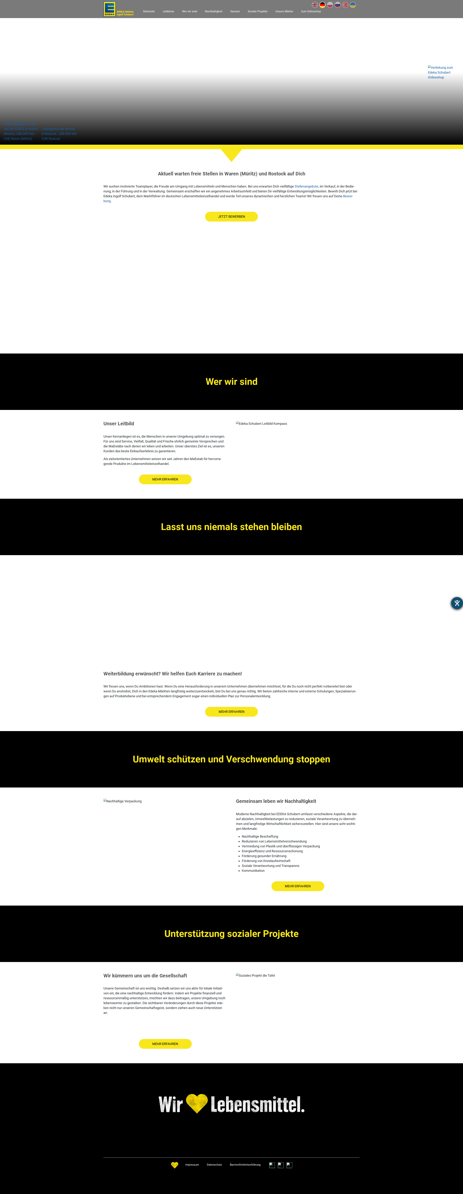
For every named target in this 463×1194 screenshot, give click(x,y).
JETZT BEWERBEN (231, 216)
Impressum (192, 1164)
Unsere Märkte (284, 11)
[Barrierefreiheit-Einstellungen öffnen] (457, 603)
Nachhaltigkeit (213, 11)
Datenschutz (214, 1164)
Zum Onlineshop (311, 11)
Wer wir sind (189, 11)
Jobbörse (168, 11)
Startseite (149, 11)
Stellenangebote (306, 186)
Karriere (235, 11)
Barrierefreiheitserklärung (245, 1164)
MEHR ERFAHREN (165, 479)
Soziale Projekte (257, 11)
